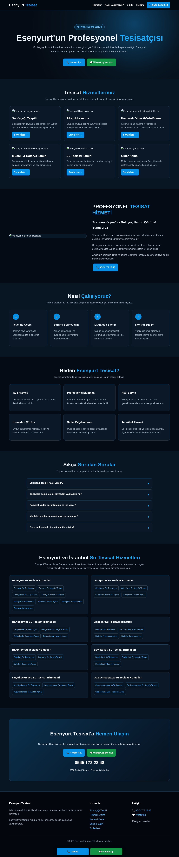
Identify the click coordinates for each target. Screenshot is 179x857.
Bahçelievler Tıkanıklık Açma (26, 636)
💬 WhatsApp (139, 815)
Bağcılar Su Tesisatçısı (105, 629)
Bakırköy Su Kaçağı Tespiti (50, 657)
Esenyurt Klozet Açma (48, 601)
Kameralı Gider (97, 819)
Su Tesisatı (95, 828)
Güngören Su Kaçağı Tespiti (133, 588)
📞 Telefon (72, 851)
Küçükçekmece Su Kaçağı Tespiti (58, 685)
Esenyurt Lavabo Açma (24, 601)
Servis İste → (21, 135)
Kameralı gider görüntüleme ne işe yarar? (53, 505)
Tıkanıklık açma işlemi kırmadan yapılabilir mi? (56, 494)
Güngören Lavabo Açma (134, 595)
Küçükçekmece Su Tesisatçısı (27, 685)
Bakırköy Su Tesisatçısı (24, 657)
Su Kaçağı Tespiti (98, 810)
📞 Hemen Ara (74, 62)
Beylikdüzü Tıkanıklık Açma (107, 664)
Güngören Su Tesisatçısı (106, 588)
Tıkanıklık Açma (97, 815)
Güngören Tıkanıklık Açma (107, 595)
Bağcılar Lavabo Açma (131, 636)
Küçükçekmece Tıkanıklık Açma (28, 692)
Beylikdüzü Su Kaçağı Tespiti (134, 657)
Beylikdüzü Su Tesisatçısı (106, 657)
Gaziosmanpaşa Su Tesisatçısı (109, 685)
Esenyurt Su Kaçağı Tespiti (50, 588)
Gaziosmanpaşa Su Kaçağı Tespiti (142, 685)
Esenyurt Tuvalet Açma (72, 601)
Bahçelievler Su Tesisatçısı (25, 629)
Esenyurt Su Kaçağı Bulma (25, 595)
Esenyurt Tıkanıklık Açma (53, 595)
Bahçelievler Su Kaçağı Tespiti (54, 629)
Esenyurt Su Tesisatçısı (24, 588)
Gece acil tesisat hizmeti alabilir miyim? (52, 527)
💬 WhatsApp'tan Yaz (101, 62)
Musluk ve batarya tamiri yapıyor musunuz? (54, 516)
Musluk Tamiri (96, 824)
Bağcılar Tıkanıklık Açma (106, 636)
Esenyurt (23, 5)
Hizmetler (97, 5)
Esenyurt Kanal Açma (23, 608)
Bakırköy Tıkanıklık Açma (25, 664)
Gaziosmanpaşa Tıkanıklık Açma (109, 692)
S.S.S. (130, 5)
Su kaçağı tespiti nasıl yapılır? (46, 483)
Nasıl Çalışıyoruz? (114, 5)
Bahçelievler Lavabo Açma (55, 636)
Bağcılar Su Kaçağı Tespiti (131, 629)
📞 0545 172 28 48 (158, 5)
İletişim (140, 5)
